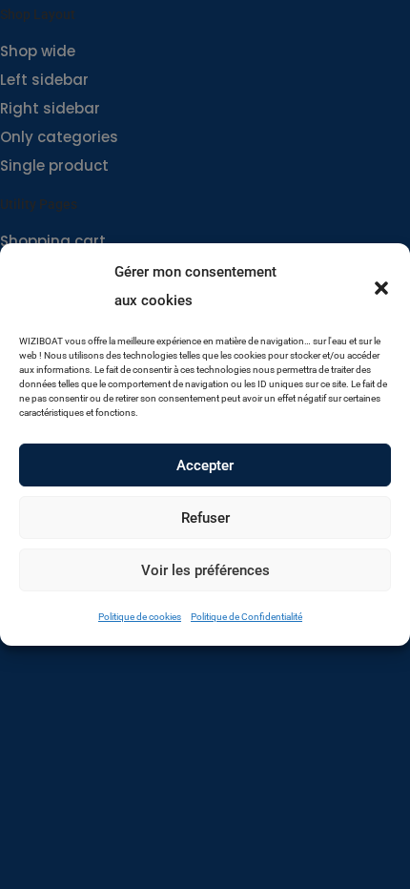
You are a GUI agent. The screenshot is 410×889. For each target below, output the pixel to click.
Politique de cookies (139, 616)
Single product (54, 165)
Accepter (205, 465)
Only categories (59, 137)
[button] (381, 286)
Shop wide (37, 51)
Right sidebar (50, 108)
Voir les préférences (205, 570)
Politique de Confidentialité (246, 616)
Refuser (205, 518)
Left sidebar (44, 80)
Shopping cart (53, 241)
